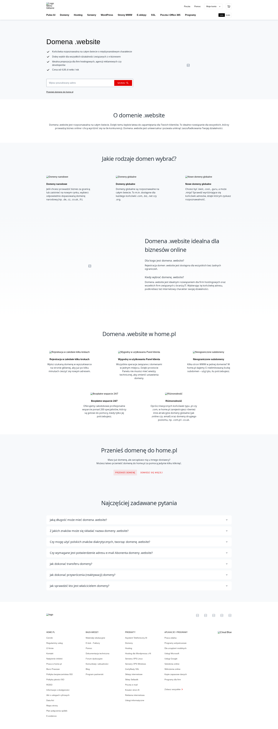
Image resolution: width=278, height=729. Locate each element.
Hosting (128, 648)
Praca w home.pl (54, 664)
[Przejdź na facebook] (222, 615)
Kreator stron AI (132, 690)
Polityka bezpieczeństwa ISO (59, 674)
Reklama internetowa (135, 695)
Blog (88, 669)
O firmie (50, 648)
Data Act (50, 700)
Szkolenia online (171, 664)
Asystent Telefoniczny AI (136, 638)
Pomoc (197, 6)
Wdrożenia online (172, 669)
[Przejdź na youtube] (213, 615)
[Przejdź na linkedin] (205, 615)
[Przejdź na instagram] (230, 615)
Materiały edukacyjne (95, 638)
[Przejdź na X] (197, 615)
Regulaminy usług (54, 643)
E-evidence (51, 716)
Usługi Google (170, 659)
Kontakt (49, 653)
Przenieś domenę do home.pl (59, 92)
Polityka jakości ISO (55, 679)
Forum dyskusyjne (94, 659)
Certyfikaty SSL (132, 669)
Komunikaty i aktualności (97, 664)
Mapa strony (52, 705)
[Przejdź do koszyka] (229, 6)
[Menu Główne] (52, 5)
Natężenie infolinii (54, 659)
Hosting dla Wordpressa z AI (138, 653)
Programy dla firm (172, 679)
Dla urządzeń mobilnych (175, 648)
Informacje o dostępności (57, 690)
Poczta (187, 6)
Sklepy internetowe (133, 674)
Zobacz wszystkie (172, 689)
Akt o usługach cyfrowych (58, 695)
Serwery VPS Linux (134, 659)
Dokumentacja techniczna (97, 653)
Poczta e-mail (131, 685)
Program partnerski (94, 674)
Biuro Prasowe (53, 669)
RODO (49, 685)
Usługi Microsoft (171, 653)
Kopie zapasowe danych (175, 674)
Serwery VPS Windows (135, 664)
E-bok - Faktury (93, 643)
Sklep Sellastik (131, 679)
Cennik (49, 638)
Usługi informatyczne (134, 700)
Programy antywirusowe (175, 643)
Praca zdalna (170, 638)
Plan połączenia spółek (56, 711)
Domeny (129, 643)
